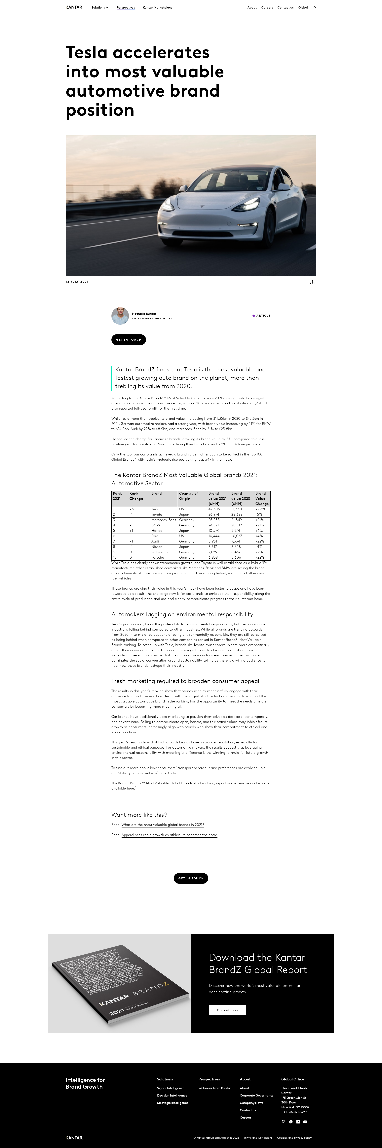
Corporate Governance (257, 1095)
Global (303, 7)
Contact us (285, 7)
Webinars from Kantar (215, 1088)
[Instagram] (283, 1122)
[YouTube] (298, 1122)
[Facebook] (290, 1122)
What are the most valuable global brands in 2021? (163, 825)
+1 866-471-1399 (295, 1112)
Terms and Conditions (258, 1137)
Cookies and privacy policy (294, 1137)
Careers (267, 7)
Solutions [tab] (98, 7)
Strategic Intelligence (172, 1103)
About (252, 7)
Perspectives (126, 7)
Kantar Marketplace (157, 7)
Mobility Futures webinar (137, 773)
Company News (251, 1103)
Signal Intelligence (170, 1088)
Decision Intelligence (172, 1095)
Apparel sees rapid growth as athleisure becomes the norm (169, 835)
